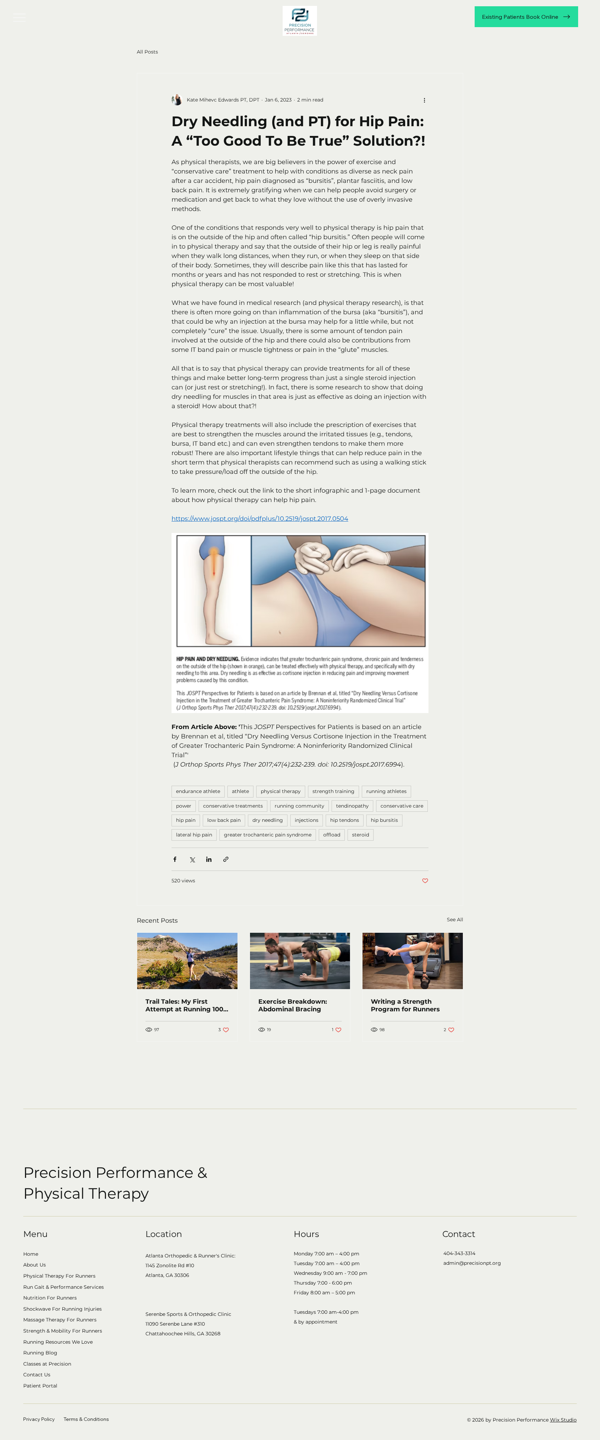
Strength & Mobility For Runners (62, 1331)
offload (331, 835)
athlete (240, 791)
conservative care (402, 806)
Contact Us (36, 1375)
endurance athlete (198, 791)
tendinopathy (352, 806)
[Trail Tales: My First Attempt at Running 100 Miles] (187, 961)
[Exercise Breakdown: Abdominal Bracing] (300, 961)
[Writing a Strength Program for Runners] (412, 961)
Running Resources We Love (58, 1342)
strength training (333, 791)
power (183, 806)
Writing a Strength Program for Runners (405, 1005)
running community (299, 806)
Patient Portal (40, 1386)
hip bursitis (384, 820)
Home (30, 1254)
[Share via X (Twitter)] (192, 859)
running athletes (386, 791)
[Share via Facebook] (175, 859)
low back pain (224, 820)
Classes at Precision (47, 1364)
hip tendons (344, 820)
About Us (34, 1265)
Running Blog (40, 1353)
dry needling (267, 820)
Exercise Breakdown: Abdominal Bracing (292, 1005)
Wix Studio (563, 1420)
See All (455, 919)
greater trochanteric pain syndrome (267, 835)
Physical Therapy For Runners (59, 1276)
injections (306, 820)
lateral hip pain (194, 835)
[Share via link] (226, 859)
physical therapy (281, 791)
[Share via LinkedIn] (209, 859)
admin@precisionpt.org (472, 1263)
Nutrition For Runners (50, 1298)
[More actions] (424, 100)
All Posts (147, 52)
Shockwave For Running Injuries (62, 1309)
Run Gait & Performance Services (63, 1287)
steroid (360, 835)
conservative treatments (233, 806)
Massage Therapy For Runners (60, 1320)
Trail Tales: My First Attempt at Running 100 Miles (184, 1005)
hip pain (185, 820)
